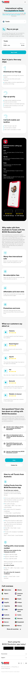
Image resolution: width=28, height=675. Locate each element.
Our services (4, 654)
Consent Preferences (5, 668)
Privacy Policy (15, 666)
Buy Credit (14, 52)
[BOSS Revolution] (5, 2)
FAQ (14, 460)
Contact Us (14, 465)
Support (3, 657)
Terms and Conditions (5, 666)
